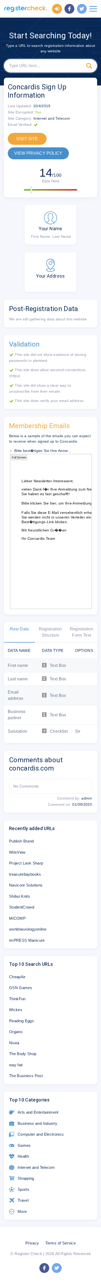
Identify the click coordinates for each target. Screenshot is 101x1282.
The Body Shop (23, 1053)
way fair (16, 1065)
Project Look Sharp (26, 863)
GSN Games (20, 987)
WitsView (17, 852)
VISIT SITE (27, 138)
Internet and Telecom (36, 1167)
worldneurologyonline (27, 929)
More (22, 1211)
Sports (23, 1189)
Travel (23, 1200)
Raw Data (19, 629)
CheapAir (17, 977)
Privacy (32, 1243)
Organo (15, 1031)
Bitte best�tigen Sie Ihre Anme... (42, 451)
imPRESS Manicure (27, 940)
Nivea (14, 1043)
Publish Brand (21, 841)
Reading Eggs (21, 1021)
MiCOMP (17, 918)
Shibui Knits (19, 896)
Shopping (26, 1178)
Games (24, 1145)
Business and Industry (37, 1123)
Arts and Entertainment (38, 1112)
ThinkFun (17, 999)
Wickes (15, 1009)
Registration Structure (50, 632)
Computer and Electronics (41, 1134)
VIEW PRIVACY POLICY (38, 153)
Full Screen (19, 457)
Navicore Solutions (25, 885)
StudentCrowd (21, 907)
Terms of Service (60, 1243)
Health (23, 1156)
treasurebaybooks (25, 874)
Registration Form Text (81, 632)
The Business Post (26, 1076)
